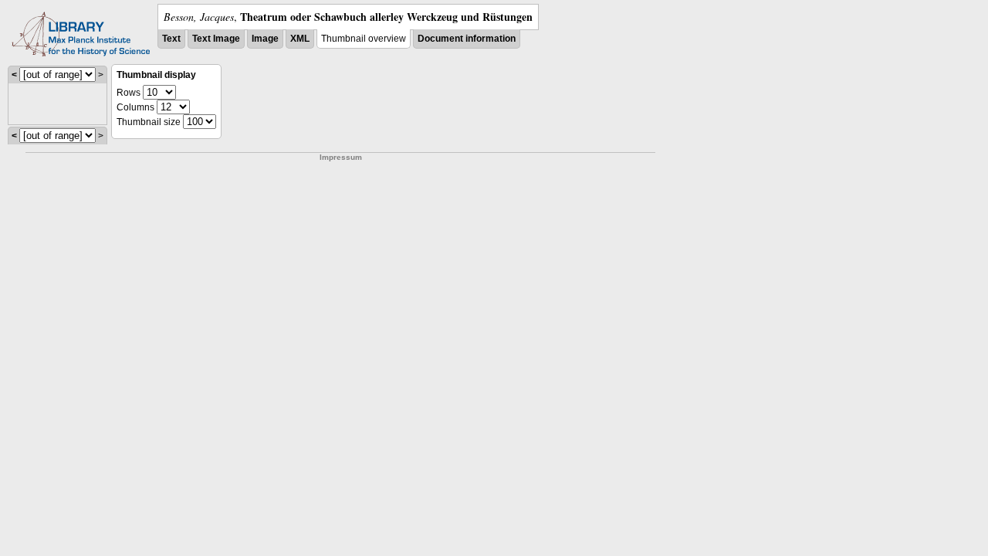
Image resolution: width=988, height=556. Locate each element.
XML (300, 38)
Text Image (216, 38)
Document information (467, 38)
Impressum (341, 157)
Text (171, 38)
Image (265, 38)
